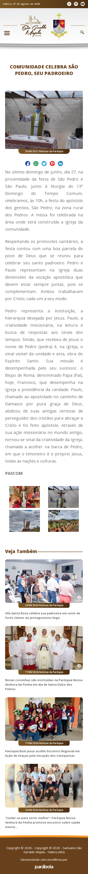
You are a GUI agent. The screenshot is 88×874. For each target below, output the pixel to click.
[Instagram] (75, 4)
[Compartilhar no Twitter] (44, 164)
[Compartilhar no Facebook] (27, 164)
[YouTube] (82, 4)
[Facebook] (69, 4)
